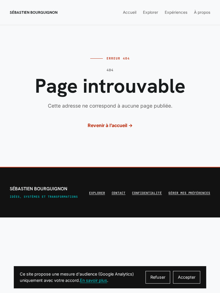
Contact (119, 193)
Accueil (129, 12)
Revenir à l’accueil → (110, 125)
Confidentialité (147, 193)
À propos (202, 12)
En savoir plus (93, 280)
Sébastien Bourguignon (34, 12)
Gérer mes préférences (189, 193)
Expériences (176, 12)
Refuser (157, 277)
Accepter (186, 277)
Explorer (150, 12)
